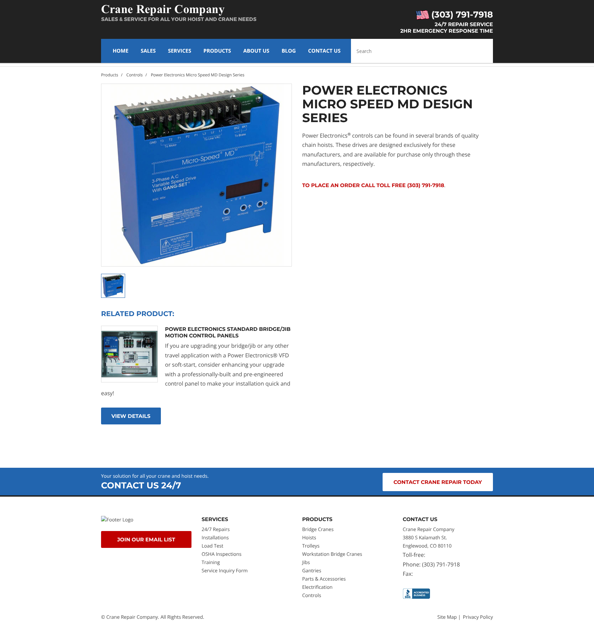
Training (211, 562)
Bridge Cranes (317, 529)
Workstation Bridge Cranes (332, 554)
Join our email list (146, 539)
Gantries (311, 570)
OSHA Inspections (222, 554)
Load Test (212, 546)
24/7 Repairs (216, 529)
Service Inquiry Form (225, 570)
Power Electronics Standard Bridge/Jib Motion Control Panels (227, 332)
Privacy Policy (478, 617)
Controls (134, 75)
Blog (289, 50)
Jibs (306, 562)
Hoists (309, 537)
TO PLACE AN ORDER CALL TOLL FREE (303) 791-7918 (373, 185)
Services (179, 50)
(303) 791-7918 (461, 15)
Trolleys (310, 546)
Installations (215, 537)
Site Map (447, 617)
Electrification (317, 587)
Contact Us (324, 50)
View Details (131, 416)
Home (121, 50)
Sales (148, 50)
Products (217, 50)
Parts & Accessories (324, 579)
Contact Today (438, 482)
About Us (256, 50)
